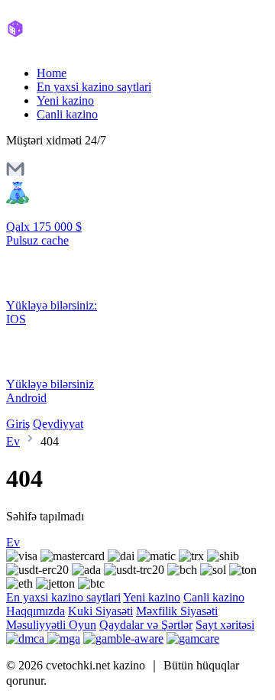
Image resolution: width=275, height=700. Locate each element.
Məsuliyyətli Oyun (51, 624)
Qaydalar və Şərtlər (145, 624)
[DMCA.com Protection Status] (26, 638)
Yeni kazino (65, 100)
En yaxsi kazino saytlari (94, 86)
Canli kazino (67, 114)
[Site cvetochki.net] (70, 47)
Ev (13, 441)
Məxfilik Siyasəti (177, 610)
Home (51, 72)
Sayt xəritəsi (225, 624)
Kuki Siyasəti (100, 610)
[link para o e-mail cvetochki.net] (15, 173)
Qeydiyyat (58, 423)
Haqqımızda (35, 610)
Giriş (18, 423)
